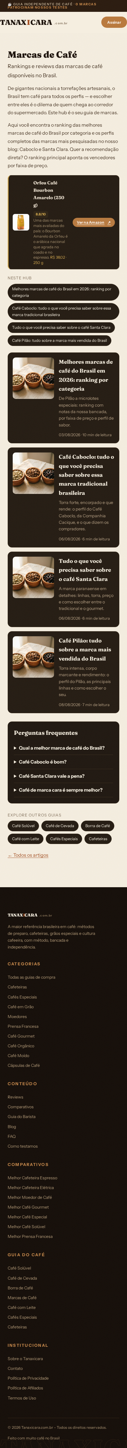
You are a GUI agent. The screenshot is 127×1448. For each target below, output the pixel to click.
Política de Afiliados (25, 1388)
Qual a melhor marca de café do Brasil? (62, 748)
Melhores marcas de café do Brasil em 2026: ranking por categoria (61, 292)
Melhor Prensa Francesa (30, 1236)
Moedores (17, 1016)
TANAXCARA (34, 22)
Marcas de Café (22, 1297)
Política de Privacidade (28, 1378)
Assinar (114, 22)
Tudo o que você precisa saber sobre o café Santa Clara (61, 327)
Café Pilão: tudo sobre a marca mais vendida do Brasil (59, 340)
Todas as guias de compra (31, 977)
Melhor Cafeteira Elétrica (31, 1187)
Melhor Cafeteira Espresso (32, 1177)
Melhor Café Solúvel (26, 1226)
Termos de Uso (22, 1398)
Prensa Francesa (23, 1026)
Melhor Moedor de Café (30, 1197)
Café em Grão (21, 1006)
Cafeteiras (98, 838)
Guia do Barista (21, 1116)
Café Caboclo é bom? (42, 762)
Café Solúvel (23, 825)
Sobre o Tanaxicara (25, 1358)
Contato (15, 1368)
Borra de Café (97, 825)
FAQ (12, 1136)
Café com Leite (25, 838)
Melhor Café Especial (27, 1217)
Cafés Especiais (64, 838)
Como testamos (23, 1146)
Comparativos (21, 1106)
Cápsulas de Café (24, 1065)
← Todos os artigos (28, 855)
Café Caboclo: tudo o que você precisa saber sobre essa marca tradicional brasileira (61, 311)
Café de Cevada (60, 825)
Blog (12, 1126)
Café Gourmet (21, 1036)
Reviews (15, 1097)
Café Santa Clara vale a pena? (51, 776)
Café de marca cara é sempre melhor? (60, 790)
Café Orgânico (21, 1045)
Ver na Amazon (94, 222)
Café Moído (18, 1055)
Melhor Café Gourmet (28, 1207)
